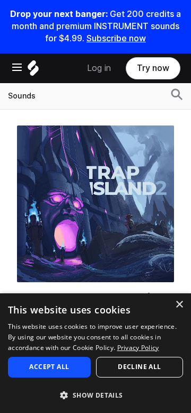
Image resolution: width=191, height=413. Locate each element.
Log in (99, 68)
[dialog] (95, 353)
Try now (153, 68)
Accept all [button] (49, 366)
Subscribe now (116, 38)
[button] (95, 395)
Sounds (22, 96)
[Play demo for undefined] (95, 203)
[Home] (33, 70)
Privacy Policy (138, 347)
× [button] (179, 305)
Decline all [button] (139, 366)
